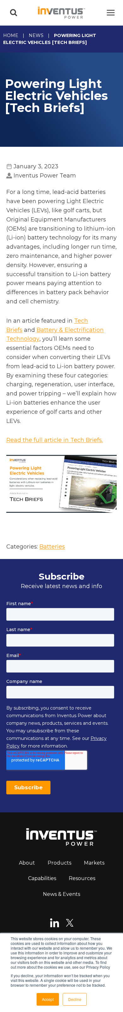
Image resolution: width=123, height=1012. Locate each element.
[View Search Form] (13, 12)
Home (10, 35)
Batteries (52, 546)
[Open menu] (110, 12)
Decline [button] (74, 999)
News (36, 35)
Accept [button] (48, 999)
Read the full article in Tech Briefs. (54, 440)
